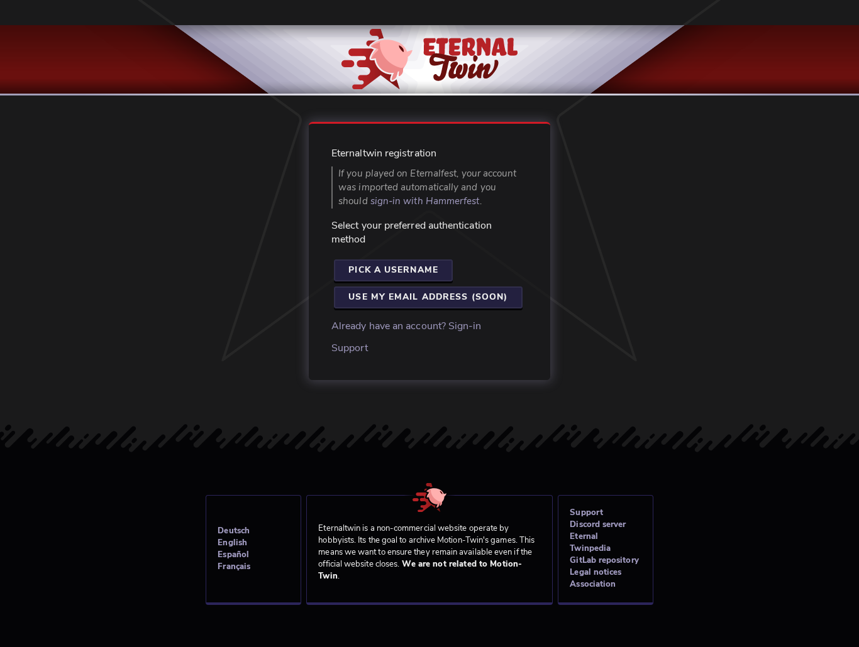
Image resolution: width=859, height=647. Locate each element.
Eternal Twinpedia (590, 542)
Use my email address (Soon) (427, 297)
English (232, 542)
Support (350, 348)
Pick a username (393, 270)
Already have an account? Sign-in (406, 326)
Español (233, 554)
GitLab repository (604, 560)
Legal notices (595, 572)
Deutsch (234, 530)
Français (234, 566)
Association (593, 584)
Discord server (598, 524)
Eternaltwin (430, 51)
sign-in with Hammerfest (425, 201)
